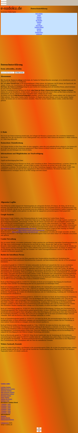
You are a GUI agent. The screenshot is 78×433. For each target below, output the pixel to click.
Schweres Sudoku (6, 390)
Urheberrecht (5, 423)
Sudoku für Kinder (6, 399)
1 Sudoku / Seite (6, 404)
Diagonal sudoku (6, 395)
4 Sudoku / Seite (6, 409)
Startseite (3, 416)
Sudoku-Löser (5, 401)
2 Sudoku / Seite (6, 406)
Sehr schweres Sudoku (7, 392)
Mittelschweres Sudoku (8, 389)
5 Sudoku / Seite (6, 411)
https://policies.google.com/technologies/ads (31, 230)
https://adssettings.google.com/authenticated (25, 232)
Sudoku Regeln (5, 418)
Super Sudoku (5, 397)
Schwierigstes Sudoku (7, 394)
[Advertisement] (39, 48)
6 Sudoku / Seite (6, 413)
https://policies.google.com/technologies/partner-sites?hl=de (18, 228)
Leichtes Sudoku (6, 387)
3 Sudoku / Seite (6, 407)
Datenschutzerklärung (7, 419)
